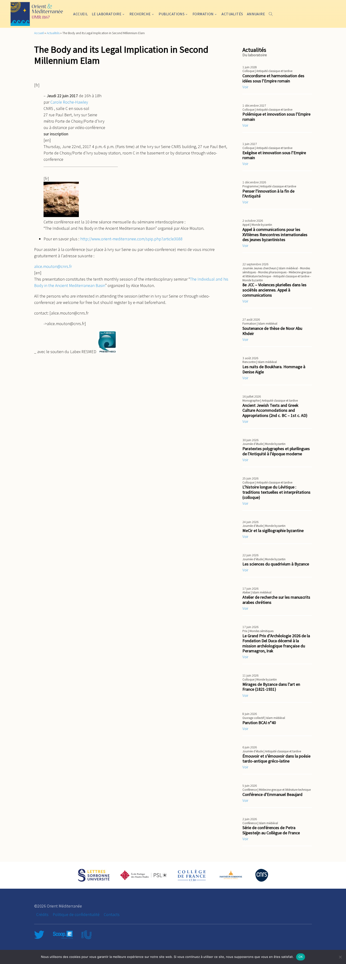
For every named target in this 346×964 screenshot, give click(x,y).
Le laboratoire (107, 14)
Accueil (80, 14)
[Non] (340, 957)
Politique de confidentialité (76, 914)
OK (300, 957)
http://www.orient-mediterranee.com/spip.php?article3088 (130, 239)
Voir (245, 87)
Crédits (42, 914)
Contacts (112, 914)
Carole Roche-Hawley (69, 102)
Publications (172, 14)
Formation (203, 14)
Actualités (232, 14)
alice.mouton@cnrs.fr (53, 266)
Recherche (140, 14)
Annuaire (256, 14)
